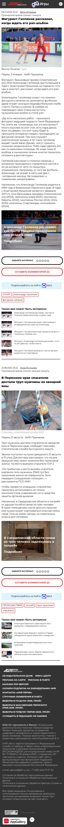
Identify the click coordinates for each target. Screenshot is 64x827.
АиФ (24, 69)
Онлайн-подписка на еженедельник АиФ (29, 688)
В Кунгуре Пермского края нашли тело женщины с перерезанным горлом (32, 624)
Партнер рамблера (28, 812)
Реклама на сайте (14, 680)
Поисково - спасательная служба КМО (22, 432)
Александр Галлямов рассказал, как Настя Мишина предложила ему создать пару (30, 231)
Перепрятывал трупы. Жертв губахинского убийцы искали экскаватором (34, 653)
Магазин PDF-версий (15, 684)
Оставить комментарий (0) (32, 272)
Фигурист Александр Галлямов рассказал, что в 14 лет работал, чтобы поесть (36, 342)
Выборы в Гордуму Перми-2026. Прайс (26, 712)
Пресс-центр (43, 675)
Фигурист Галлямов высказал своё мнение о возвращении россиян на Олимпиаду (35, 323)
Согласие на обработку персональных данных (27, 775)
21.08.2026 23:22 (9, 368)
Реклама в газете (39, 680)
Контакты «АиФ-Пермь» (17, 692)
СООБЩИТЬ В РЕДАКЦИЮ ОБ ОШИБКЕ (24, 716)
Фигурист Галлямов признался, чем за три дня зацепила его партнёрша (36, 352)
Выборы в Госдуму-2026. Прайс (22, 700)
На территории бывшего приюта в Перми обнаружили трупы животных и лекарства (34, 634)
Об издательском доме (17, 675)
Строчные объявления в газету (22, 696)
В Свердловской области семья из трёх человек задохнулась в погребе (29, 541)
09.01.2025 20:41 (9, 12)
